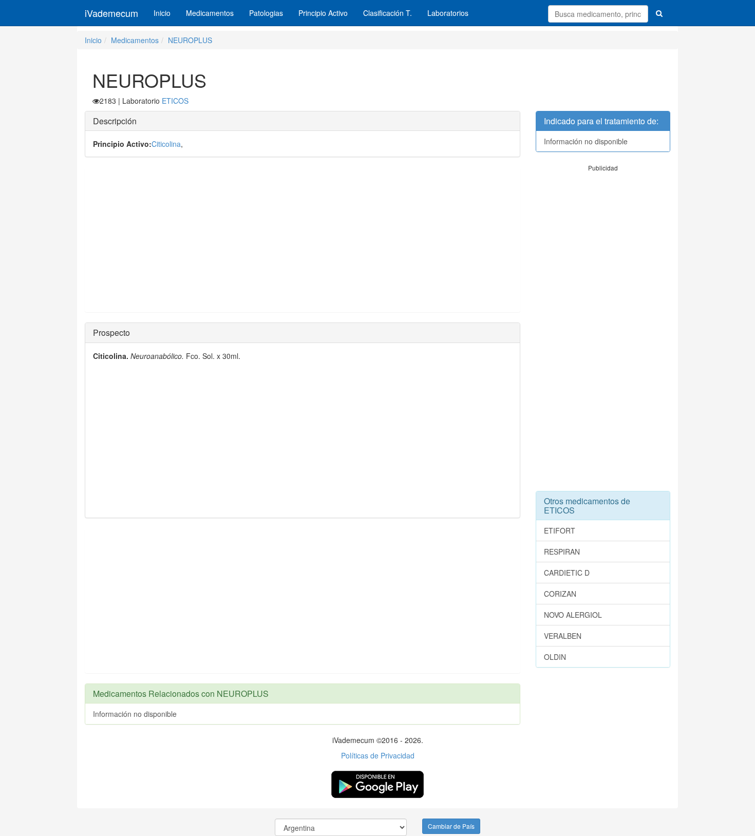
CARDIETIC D (567, 572)
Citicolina (166, 144)
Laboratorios (447, 13)
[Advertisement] (302, 240)
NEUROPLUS (190, 40)
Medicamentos (210, 13)
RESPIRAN (562, 551)
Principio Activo (323, 13)
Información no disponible (135, 714)
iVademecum (111, 13)
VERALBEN (562, 636)
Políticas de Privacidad (377, 755)
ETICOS (175, 101)
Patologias (266, 13)
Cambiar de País (451, 826)
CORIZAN (560, 593)
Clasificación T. (387, 13)
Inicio (162, 13)
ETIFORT (559, 530)
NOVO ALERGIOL (573, 615)
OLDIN (555, 657)
